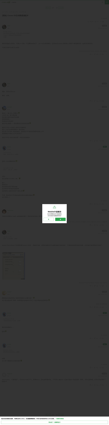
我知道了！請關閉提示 (54, 422)
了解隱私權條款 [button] (60, 418)
